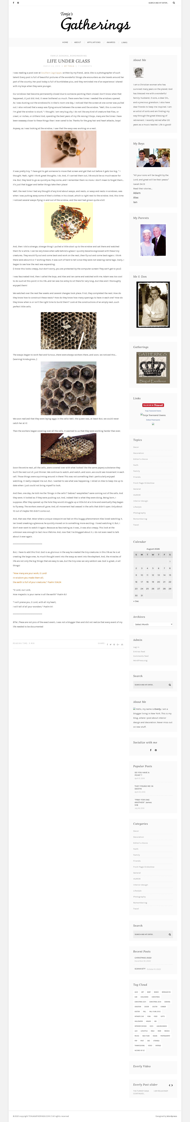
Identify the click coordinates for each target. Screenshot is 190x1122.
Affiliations (94, 42)
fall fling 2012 (155, 1011)
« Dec (136, 601)
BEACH (156, 992)
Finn (148, 1016)
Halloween (139, 1021)
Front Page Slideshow (143, 483)
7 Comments (85, 66)
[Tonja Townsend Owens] (153, 415)
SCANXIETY (140, 968)
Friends (137, 477)
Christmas (156, 997)
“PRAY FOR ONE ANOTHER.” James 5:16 (143, 802)
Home (65, 42)
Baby (149, 992)
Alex (135, 197)
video (150, 1046)
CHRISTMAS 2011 (140, 1002)
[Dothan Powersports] (153, 424)
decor (146, 1007)
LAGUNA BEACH (162, 1026)
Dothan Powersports (153, 420)
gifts (163, 1016)
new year (146, 1036)
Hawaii (148, 1021)
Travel (136, 525)
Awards (111, 42)
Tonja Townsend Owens (153, 411)
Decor (136, 447)
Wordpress (172, 1116)
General (64, 56)
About (77, 42)
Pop (136, 1041)
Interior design (140, 501)
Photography (139, 513)
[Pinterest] (19, 3)
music (137, 1036)
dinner (163, 1007)
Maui (152, 1031)
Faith (135, 465)
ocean (155, 1036)
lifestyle (144, 1031)
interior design (140, 1026)
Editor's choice (140, 459)
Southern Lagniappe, (51, 72)
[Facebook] (15, 3)
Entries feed (139, 651)
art (142, 992)
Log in (136, 647)
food (155, 1016)
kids (151, 1026)
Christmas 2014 (155, 1002)
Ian (135, 202)
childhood (144, 997)
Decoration (138, 453)
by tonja (69, 66)
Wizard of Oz (140, 1050)
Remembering (78, 56)
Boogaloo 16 (166, 992)
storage (156, 1041)
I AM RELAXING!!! (161, 1091)
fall (144, 1011)
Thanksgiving (140, 1046)
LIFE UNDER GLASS (68, 61)
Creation (138, 1007)
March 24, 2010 (51, 66)
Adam (137, 193)
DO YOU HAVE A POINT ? (142, 773)
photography (165, 1036)
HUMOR (136, 495)
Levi (136, 1031)
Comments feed (141, 656)
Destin (154, 1007)
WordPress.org (140, 660)
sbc (148, 1041)
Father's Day (139, 1016)
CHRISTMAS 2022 (143, 957)
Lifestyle (137, 507)
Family (54, 56)
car (136, 997)
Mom (159, 1031)
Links (125, 42)
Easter (137, 1011)
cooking (167, 1002)
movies (167, 1031)
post (142, 1041)
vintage (158, 1046)
